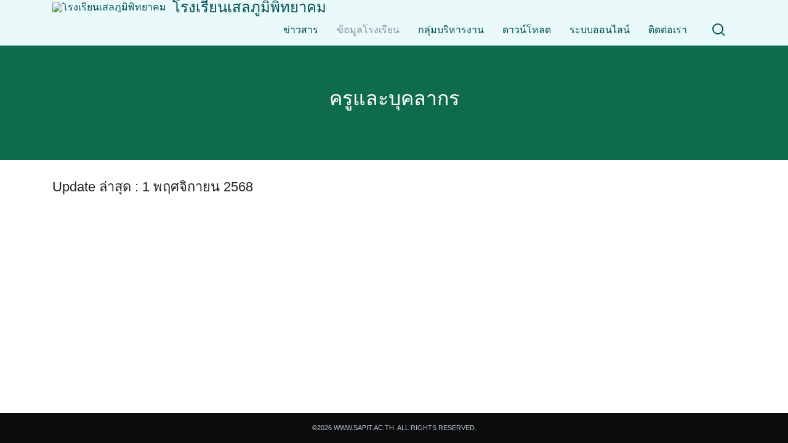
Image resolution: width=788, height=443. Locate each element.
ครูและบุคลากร (394, 98)
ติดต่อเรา (667, 30)
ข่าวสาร (300, 30)
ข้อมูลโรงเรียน (368, 30)
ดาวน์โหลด (526, 30)
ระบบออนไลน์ (599, 30)
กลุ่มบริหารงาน (451, 30)
